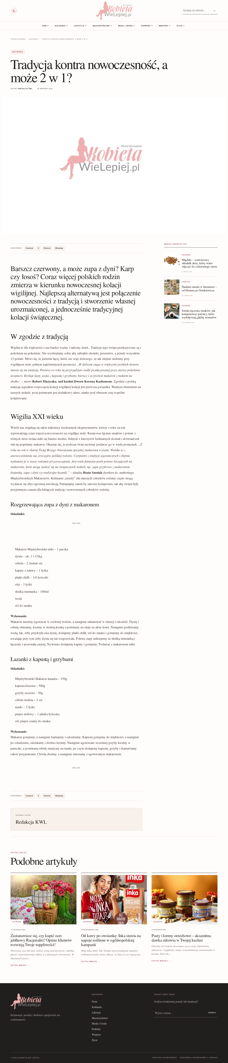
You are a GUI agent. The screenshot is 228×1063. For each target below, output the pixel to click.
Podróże (146, 26)
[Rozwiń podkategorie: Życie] (184, 25)
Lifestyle (79, 26)
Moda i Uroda (125, 26)
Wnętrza (163, 26)
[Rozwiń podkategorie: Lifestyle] (86, 25)
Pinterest (47, 248)
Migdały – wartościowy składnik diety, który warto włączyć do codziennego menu (199, 263)
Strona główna (18, 39)
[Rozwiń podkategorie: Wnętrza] (170, 25)
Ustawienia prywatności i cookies (198, 1057)
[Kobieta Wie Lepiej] (114, 10)
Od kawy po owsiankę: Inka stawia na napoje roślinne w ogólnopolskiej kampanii (111, 940)
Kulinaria (60, 26)
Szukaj (212, 1013)
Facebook (29, 248)
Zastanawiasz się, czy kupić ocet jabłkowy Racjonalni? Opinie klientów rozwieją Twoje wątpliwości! (41, 940)
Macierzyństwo (101, 26)
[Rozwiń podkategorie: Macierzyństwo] (111, 25)
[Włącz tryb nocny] (14, 11)
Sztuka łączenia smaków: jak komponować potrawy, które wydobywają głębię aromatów (199, 313)
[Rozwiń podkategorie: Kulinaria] (67, 25)
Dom (44, 26)
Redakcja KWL (25, 89)
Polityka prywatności (165, 1057)
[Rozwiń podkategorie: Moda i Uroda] (134, 25)
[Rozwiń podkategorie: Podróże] (152, 25)
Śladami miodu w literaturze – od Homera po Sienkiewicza (199, 288)
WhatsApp (59, 248)
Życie (179, 26)
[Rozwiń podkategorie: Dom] (48, 25)
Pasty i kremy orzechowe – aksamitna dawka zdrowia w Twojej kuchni (181, 938)
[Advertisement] (76, 532)
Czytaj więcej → (20, 965)
